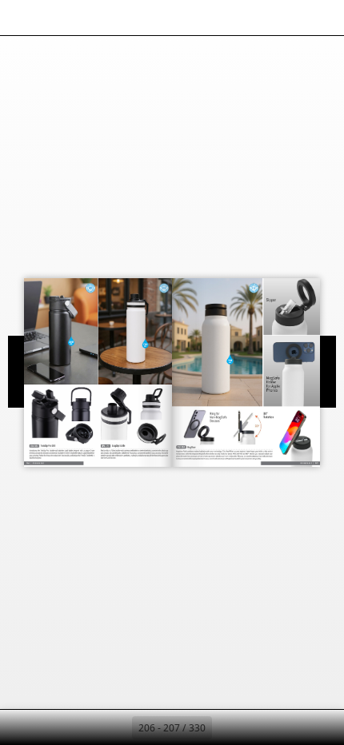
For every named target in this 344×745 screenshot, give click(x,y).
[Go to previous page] (114, 727)
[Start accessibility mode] (92, 17)
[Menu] (22, 17)
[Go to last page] (264, 727)
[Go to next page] (229, 727)
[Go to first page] (79, 727)
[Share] (286, 17)
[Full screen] (321, 17)
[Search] (57, 17)
